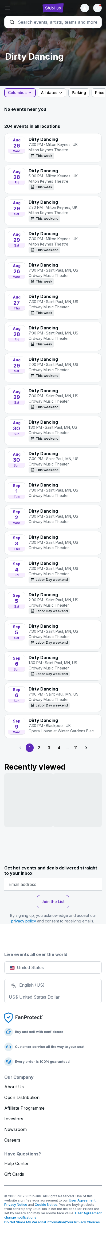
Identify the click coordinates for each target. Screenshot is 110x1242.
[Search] (53, 22)
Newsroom (15, 1129)
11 (75, 747)
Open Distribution (22, 1097)
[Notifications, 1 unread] (97, 8)
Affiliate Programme (24, 1108)
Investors (13, 1118)
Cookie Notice (46, 1205)
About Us (14, 1086)
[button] (20, 8)
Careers (12, 1140)
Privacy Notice (15, 1205)
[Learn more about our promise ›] (23, 1017)
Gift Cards (14, 1174)
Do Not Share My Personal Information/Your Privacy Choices (52, 1222)
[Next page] (86, 747)
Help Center (16, 1163)
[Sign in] (84, 8)
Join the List (53, 901)
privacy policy (23, 921)
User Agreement (82, 1200)
